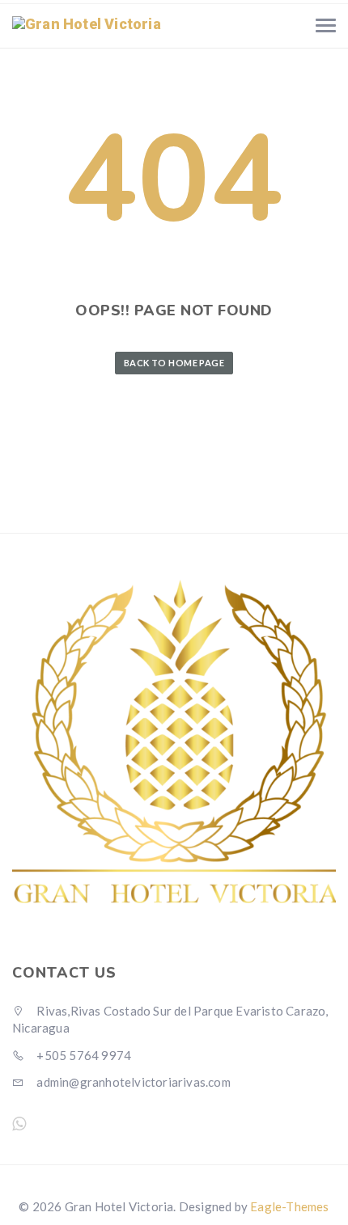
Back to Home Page (174, 362)
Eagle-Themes (289, 1206)
